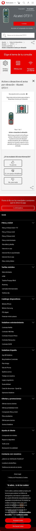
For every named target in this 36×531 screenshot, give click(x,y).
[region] (18, 504)
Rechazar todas (18, 526)
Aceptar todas (18, 520)
